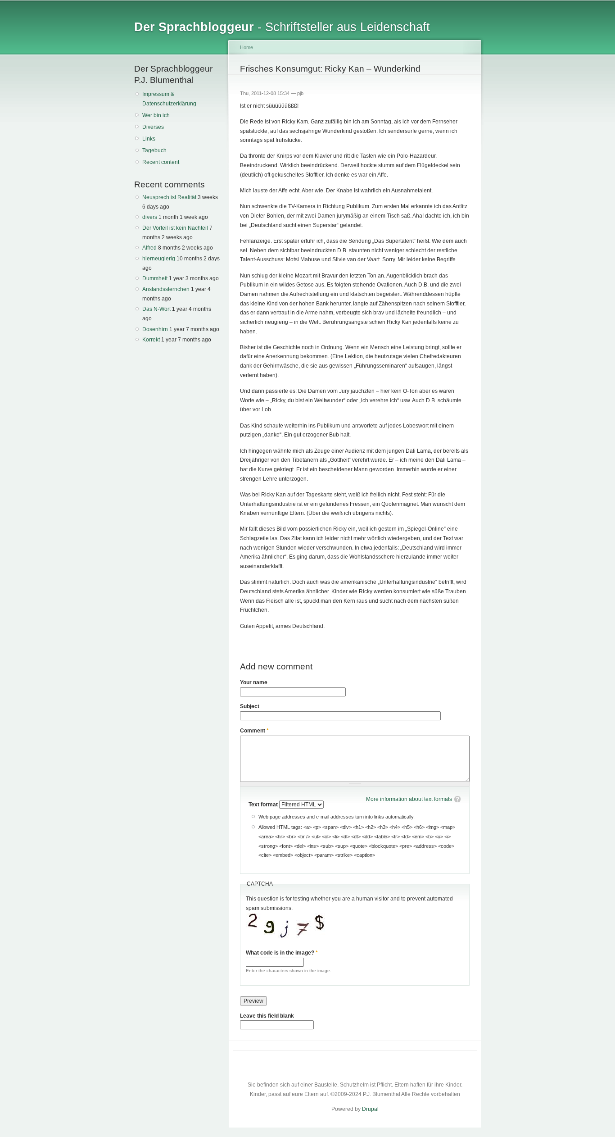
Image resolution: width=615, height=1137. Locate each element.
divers (149, 217)
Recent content (160, 162)
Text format (264, 804)
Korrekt (151, 340)
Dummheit (154, 278)
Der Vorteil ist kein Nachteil (175, 228)
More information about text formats (409, 799)
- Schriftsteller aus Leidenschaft (282, 27)
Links (148, 139)
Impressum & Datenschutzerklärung (169, 99)
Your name (253, 682)
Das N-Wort (156, 309)
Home (246, 47)
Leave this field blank (267, 1016)
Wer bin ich (156, 115)
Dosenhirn (155, 329)
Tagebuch (154, 150)
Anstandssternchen (166, 289)
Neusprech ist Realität (169, 197)
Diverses (153, 127)
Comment (254, 731)
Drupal (370, 1109)
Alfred (149, 248)
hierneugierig (158, 258)
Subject (249, 706)
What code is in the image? (282, 953)
